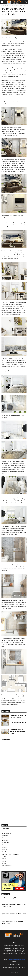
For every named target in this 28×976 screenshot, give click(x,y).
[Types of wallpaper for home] (5, 724)
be (5, 967)
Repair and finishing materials (10, 854)
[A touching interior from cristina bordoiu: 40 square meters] (5, 731)
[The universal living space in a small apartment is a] (5, 720)
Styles (4, 856)
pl (13, 967)
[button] (26, 2)
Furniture (5, 852)
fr (10, 972)
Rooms (4, 859)
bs (24, 967)
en (3, 967)
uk (13, 969)
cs (11, 967)
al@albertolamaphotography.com (17, 959)
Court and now (6, 833)
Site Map (14, 961)
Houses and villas (7, 865)
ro (17, 967)
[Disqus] (14, 759)
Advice (4, 863)
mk (15, 967)
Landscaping (5, 845)
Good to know (5, 711)
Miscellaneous (6, 842)
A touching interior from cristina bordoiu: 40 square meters (17, 731)
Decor (4, 838)
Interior (4, 847)
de (12, 972)
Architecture (5, 831)
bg (14, 969)
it (17, 972)
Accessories (5, 828)
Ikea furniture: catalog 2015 (9, 898)
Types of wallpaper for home (18, 722)
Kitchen (4, 849)
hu (7, 967)
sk (19, 967)
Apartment (5, 840)
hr (9, 967)
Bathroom (5, 835)
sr (22, 967)
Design (4, 861)
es (15, 972)
